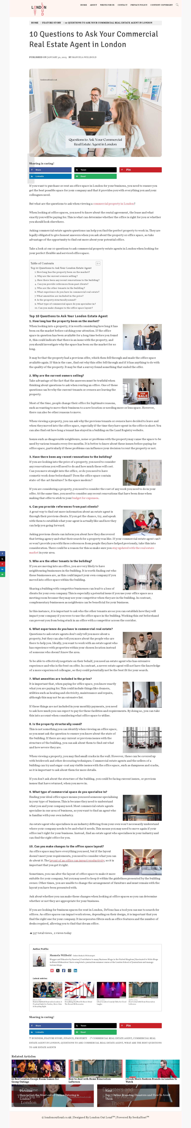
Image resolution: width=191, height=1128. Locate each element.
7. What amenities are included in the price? (59, 296)
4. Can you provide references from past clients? (61, 284)
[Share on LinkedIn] (2, 569)
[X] (58, 970)
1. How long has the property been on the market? (62, 272)
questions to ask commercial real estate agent (92, 1043)
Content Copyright (161, 5)
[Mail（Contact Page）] (52, 970)
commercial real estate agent (112, 1038)
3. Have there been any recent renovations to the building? (67, 280)
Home (83, 5)
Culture (122, 997)
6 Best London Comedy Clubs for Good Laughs (111, 1003)
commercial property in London (113, 204)
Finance (69, 1038)
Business (91, 997)
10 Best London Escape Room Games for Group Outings (35, 1081)
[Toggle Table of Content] (97, 263)
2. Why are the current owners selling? (56, 276)
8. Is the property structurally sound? (55, 300)
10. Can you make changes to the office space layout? (64, 308)
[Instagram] (69, 970)
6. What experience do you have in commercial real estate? (67, 292)
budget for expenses (85, 498)
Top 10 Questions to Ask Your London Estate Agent (61, 268)
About (93, 5)
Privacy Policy (139, 5)
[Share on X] (2, 558)
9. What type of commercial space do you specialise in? (65, 304)
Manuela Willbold (84, 57)
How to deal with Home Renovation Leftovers (142, 1003)
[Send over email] (2, 574)
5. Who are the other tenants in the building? (60, 288)
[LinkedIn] (75, 970)
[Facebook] (63, 970)
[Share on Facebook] (2, 553)
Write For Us (107, 5)
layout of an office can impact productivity (77, 861)
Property (81, 1038)
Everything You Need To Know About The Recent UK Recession (78, 1003)
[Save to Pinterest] (2, 564)
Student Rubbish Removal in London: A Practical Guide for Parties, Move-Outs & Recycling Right (47, 1004)
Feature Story (53, 1038)
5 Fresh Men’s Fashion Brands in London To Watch (151, 1081)
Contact (122, 5)
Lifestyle (59, 997)
